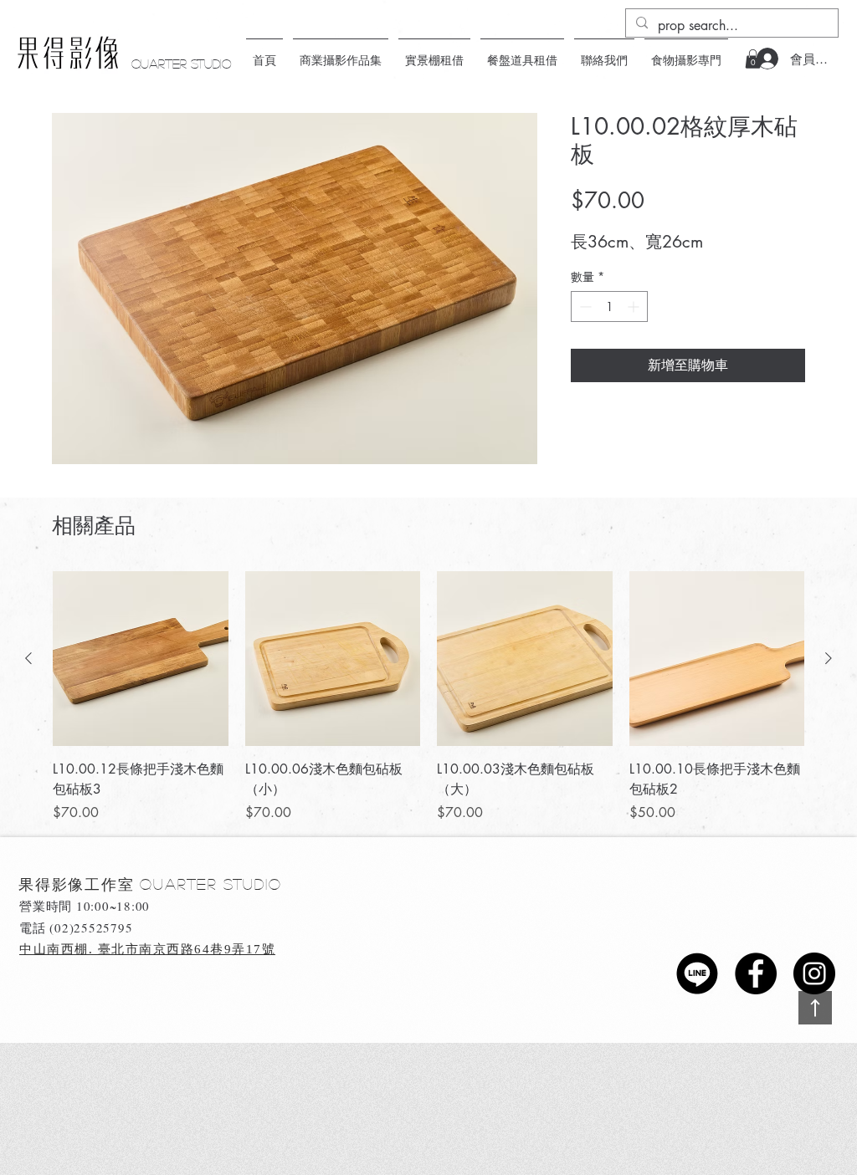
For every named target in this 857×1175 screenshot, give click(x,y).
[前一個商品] (28, 658)
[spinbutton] (609, 306)
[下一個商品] (829, 658)
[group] (428, 697)
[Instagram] (814, 973)
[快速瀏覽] (140, 659)
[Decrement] (583, 306)
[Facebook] (756, 973)
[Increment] (634, 306)
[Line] (697, 973)
